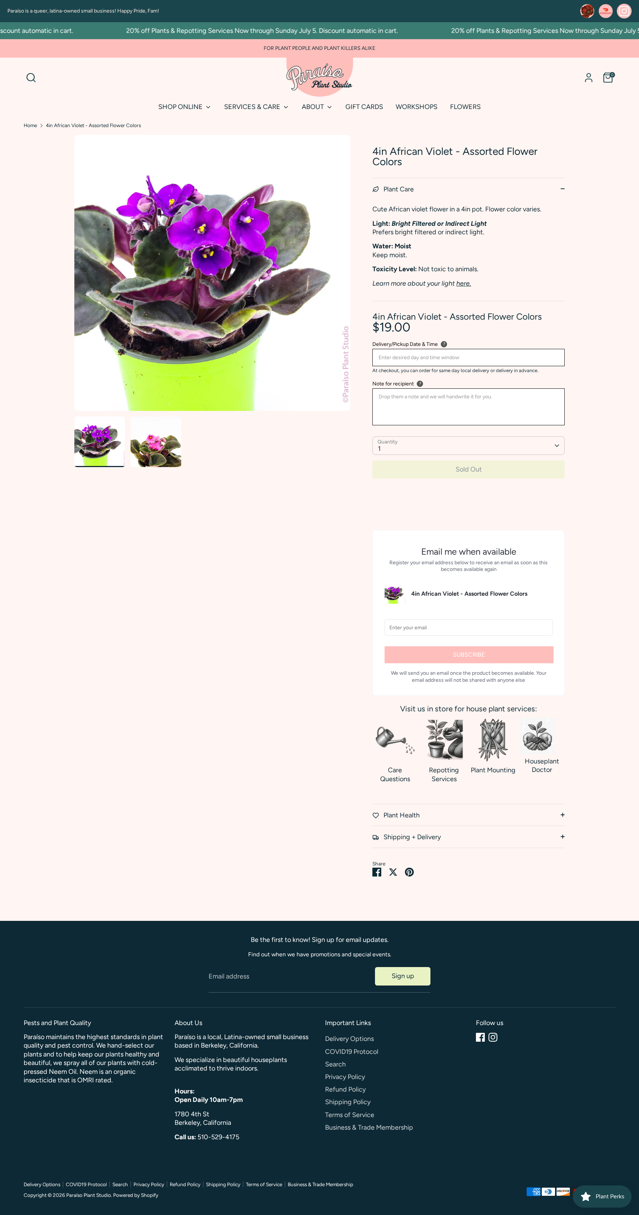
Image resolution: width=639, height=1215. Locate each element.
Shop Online (181, 107)
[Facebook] (480, 1037)
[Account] (588, 77)
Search (335, 1064)
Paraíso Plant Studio (88, 1195)
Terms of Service (349, 1115)
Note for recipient (393, 384)
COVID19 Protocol (351, 1052)
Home (30, 125)
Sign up (403, 976)
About (313, 107)
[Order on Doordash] (605, 11)
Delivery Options (349, 1039)
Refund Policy (345, 1089)
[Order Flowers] (587, 11)
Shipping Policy (348, 1102)
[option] (212, 275)
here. (463, 283)
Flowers (465, 107)
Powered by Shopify (135, 1195)
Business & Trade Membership (369, 1127)
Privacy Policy (345, 1077)
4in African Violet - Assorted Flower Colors (93, 125)
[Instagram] (492, 1037)
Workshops (416, 107)
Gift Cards (364, 107)
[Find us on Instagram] (624, 11)
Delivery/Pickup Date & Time (405, 344)
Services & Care (253, 107)
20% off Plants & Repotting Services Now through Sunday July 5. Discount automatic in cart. (245, 31)
